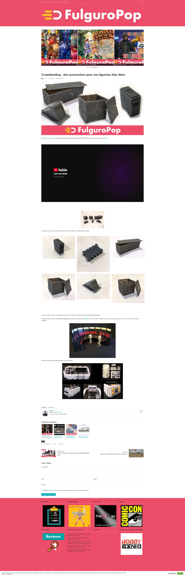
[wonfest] (59, 48)
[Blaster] (45, 413)
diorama (87, 318)
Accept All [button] (180, 573)
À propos (44, 407)
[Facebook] (140, 412)
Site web (43, 484)
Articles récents (51, 407)
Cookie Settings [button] (172, 573)
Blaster (45, 78)
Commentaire (44, 467)
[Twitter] (142, 412)
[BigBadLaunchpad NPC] (96, 48)
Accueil (43, 1)
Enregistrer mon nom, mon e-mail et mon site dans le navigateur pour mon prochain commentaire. (66, 490)
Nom (42, 479)
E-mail (95, 479)
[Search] (143, 1)
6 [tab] (95, 67)
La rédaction (59, 1)
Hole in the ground (48, 138)
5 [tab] (94, 67)
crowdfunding (47, 443)
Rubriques (48, 1)
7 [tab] (97, 67)
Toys (43, 441)
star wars (54, 443)
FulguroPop (59, 412)
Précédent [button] (43, 47)
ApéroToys (65, 1)
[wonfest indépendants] (132, 48)
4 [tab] (92, 67)
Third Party (60, 443)
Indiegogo (105, 138)
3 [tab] (90, 67)
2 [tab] (89, 67)
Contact (53, 1)
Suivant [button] (142, 47)
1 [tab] (87, 67)
